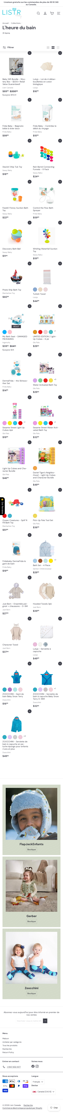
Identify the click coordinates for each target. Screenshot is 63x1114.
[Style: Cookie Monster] (15, 423)
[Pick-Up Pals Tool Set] (47, 510)
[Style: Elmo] (20, 423)
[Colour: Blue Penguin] (46, 561)
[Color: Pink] (10, 332)
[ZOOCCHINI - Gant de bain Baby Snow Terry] (16, 685)
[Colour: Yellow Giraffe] (51, 561)
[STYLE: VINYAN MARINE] (46, 644)
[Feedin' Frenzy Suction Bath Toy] (16, 201)
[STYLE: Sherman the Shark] (4, 737)
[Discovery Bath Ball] (16, 240)
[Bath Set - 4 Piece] (47, 555)
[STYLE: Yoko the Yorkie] (15, 690)
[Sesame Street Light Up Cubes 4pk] (16, 418)
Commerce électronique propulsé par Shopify (22, 1108)
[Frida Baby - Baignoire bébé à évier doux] (16, 119)
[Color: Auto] (40, 332)
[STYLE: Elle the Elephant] (46, 690)
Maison (5, 1038)
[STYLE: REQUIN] (4, 690)
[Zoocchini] (31, 958)
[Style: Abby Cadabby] (4, 423)
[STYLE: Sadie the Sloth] (20, 737)
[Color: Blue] (4, 332)
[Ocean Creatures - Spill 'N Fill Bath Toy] (16, 511)
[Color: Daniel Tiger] (35, 468)
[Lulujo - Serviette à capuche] (47, 640)
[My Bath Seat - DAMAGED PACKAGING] (16, 329)
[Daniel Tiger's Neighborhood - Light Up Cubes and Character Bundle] (47, 465)
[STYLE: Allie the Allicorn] (40, 690)
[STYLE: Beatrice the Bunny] (20, 690)
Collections (16, 23)
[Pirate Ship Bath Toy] (16, 281)
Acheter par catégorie (11, 1042)
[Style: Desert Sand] (40, 289)
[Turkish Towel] (47, 283)
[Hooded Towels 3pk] (47, 595)
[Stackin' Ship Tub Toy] (16, 158)
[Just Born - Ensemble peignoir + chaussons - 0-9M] (16, 596)
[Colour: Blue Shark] (35, 561)
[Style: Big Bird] (10, 423)
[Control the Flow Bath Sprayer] (47, 201)
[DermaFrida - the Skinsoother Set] (16, 374)
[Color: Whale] (10, 516)
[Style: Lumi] (35, 380)
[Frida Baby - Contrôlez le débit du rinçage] (47, 119)
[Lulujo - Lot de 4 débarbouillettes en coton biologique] (47, 73)
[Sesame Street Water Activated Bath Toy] (47, 418)
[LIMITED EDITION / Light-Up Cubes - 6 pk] (47, 327)
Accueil (5, 23)
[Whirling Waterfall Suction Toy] (47, 242)
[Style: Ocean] (35, 516)
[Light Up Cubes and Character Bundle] (16, 461)
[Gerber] (31, 886)
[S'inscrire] (45, 1020)
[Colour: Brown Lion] (40, 561)
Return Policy (8, 1052)
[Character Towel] (16, 636)
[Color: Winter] (51, 332)
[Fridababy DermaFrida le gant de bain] (16, 554)
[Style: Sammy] (46, 380)
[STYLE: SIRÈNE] (10, 690)
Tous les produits (9, 1045)
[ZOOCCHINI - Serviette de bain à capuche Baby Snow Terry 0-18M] (47, 686)
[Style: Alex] (51, 380)
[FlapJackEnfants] (31, 814)
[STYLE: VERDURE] (40, 644)
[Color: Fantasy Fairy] (46, 332)
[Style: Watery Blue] (35, 289)
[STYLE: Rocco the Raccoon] (15, 737)
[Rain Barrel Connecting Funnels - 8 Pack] (47, 160)
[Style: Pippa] (40, 380)
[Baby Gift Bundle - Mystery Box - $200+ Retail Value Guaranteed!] (16, 75)
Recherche (7, 1049)
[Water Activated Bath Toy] (47, 374)
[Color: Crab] (4, 516)
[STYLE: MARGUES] (35, 644)
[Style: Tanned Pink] (46, 289)
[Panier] (51, 13)
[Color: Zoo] (35, 332)
